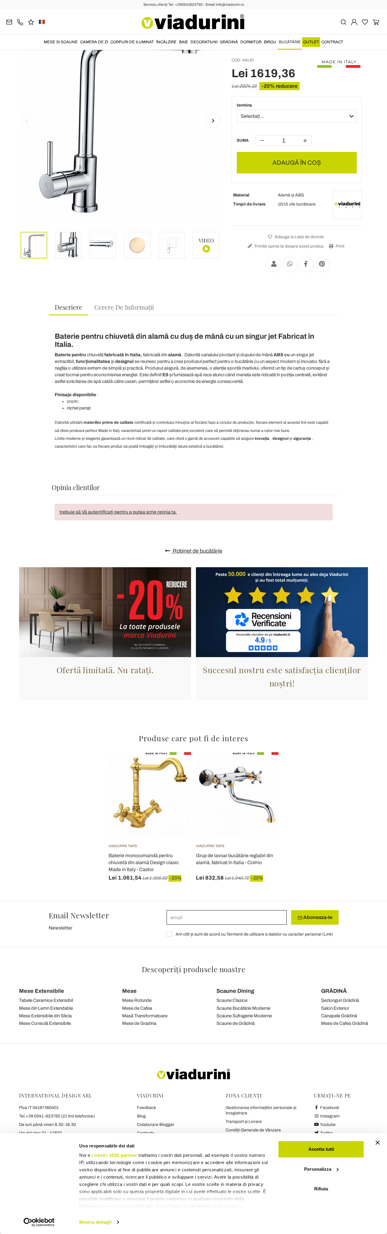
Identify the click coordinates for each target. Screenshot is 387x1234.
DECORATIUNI (203, 42)
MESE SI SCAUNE (61, 42)
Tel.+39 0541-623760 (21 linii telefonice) (57, 1116)
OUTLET (311, 42)
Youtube (327, 1124)
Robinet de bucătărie (196, 551)
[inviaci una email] (9, 21)
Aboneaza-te (317, 917)
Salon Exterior (335, 1008)
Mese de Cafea (137, 1008)
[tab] (68, 307)
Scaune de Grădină (235, 1023)
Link (328, 934)
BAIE (183, 42)
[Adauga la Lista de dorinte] (176, 782)
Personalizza (317, 1169)
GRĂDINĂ (229, 42)
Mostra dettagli (95, 1222)
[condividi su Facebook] (306, 264)
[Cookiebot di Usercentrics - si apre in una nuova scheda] (39, 1222)
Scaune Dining (235, 991)
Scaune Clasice (231, 1000)
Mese (129, 991)
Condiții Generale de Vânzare (253, 1130)
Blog (141, 1116)
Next (213, 121)
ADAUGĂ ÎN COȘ (296, 162)
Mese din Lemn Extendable (46, 1008)
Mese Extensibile (41, 991)
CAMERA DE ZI (94, 42)
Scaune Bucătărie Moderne (243, 1008)
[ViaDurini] (193, 22)
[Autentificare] (354, 21)
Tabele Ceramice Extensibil (46, 1000)
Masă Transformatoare (144, 1015)
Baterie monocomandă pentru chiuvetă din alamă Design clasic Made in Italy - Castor (144, 862)
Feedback (146, 1107)
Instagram (329, 1116)
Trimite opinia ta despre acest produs (288, 246)
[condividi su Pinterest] (322, 264)
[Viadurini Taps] (347, 205)
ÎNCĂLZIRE (166, 42)
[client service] (20, 21)
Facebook (329, 1107)
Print (339, 246)
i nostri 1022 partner (114, 1155)
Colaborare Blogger (155, 1124)
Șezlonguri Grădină (340, 1000)
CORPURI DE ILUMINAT (132, 42)
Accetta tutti (321, 1149)
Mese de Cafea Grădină (344, 1023)
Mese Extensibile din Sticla (45, 1015)
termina (244, 105)
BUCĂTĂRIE (290, 42)
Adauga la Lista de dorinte (299, 237)
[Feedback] (31, 21)
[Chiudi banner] (378, 1142)
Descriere (68, 307)
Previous (26, 121)
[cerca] (343, 21)
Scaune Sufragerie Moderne (244, 1015)
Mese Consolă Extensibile (45, 1023)
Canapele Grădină (339, 1015)
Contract (332, 42)
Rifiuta (321, 1188)
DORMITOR (251, 42)
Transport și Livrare (244, 1121)
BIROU (270, 42)
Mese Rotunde (136, 1000)
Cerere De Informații (124, 307)
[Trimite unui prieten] (273, 264)
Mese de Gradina (139, 1023)
